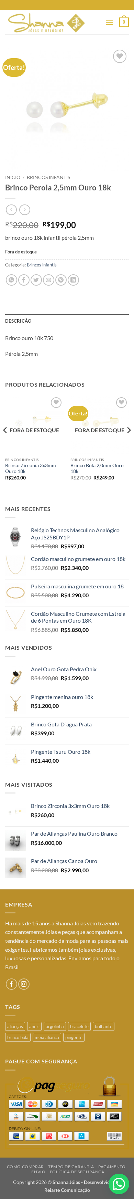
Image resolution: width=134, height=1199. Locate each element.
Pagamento (112, 1166)
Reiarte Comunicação (67, 1190)
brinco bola (18, 1037)
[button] (109, 22)
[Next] (128, 444)
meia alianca (47, 1037)
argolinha (55, 1026)
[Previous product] (24, 209)
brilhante (103, 1026)
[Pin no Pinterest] (61, 280)
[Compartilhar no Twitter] (36, 280)
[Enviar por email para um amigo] (48, 280)
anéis (34, 1026)
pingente (73, 1037)
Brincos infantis (48, 177)
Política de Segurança (77, 1171)
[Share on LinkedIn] (73, 280)
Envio (38, 1171)
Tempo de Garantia (71, 1166)
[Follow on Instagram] (24, 984)
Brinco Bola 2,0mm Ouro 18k (97, 468)
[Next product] (11, 209)
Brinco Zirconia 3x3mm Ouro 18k (30, 468)
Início (12, 177)
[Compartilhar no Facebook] (24, 280)
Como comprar (25, 1166)
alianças (15, 1026)
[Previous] (5, 444)
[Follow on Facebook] (11, 984)
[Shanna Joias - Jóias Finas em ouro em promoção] (52, 22)
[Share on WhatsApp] (11, 280)
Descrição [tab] (18, 321)
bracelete (79, 1026)
